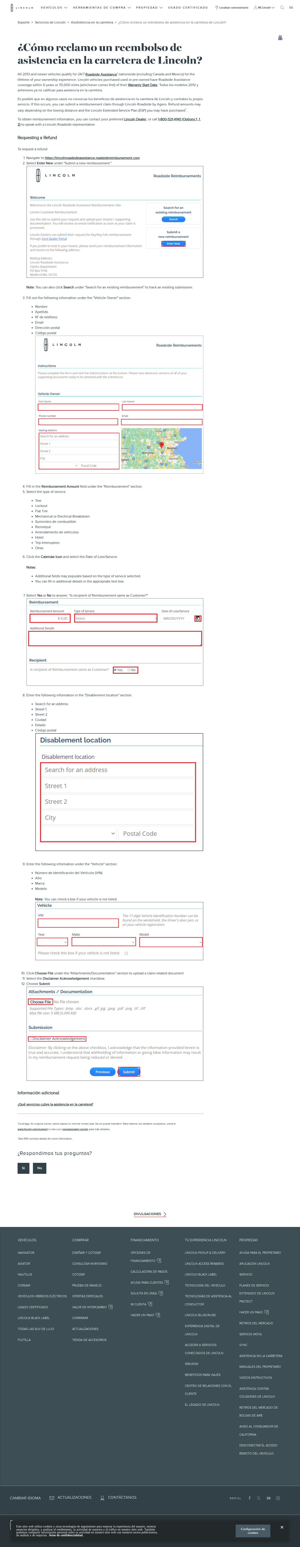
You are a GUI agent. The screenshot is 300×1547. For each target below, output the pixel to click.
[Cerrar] (282, 1531)
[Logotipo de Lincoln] (22, 7)
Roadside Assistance (101, 74)
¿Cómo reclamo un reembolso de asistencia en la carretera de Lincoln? (172, 22)
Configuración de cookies (253, 1530)
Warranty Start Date (142, 85)
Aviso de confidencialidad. (66, 1535)
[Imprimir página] (280, 38)
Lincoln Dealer (135, 119)
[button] (54, 7)
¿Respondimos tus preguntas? (55, 1153)
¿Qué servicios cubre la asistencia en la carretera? (55, 1104)
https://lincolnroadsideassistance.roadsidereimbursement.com (92, 158)
